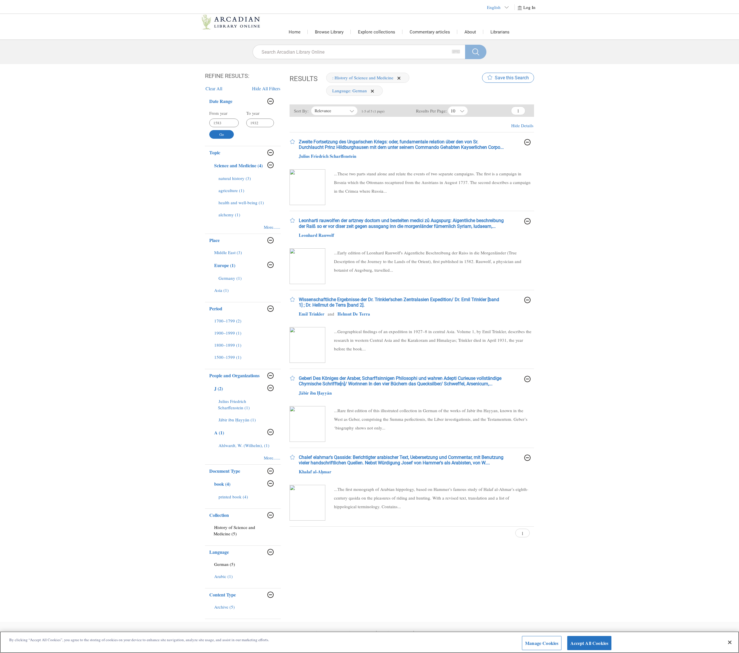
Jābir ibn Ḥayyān (315, 393)
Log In (529, 7)
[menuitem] (244, 181)
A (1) (219, 432)
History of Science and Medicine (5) (234, 530)
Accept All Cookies (589, 643)
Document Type (224, 471)
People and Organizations (234, 375)
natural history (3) (235, 178)
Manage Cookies (541, 643)
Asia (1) (221, 290)
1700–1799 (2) (227, 321)
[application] (399, 78)
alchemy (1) (229, 214)
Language (219, 552)
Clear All (214, 88)
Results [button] (304, 79)
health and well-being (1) (241, 202)
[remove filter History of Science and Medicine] (399, 77)
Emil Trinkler (311, 314)
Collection (219, 515)
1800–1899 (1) (227, 345)
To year (253, 113)
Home (295, 32)
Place (214, 240)
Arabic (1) (223, 576)
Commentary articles (430, 32)
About (470, 32)
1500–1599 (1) (227, 357)
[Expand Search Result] (527, 142)
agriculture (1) (231, 190)
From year (218, 113)
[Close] (729, 642)
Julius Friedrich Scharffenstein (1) (234, 404)
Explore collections (376, 32)
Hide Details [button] (522, 125)
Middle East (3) (228, 252)
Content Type (222, 594)
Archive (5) (224, 607)
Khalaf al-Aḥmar (315, 471)
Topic (214, 152)
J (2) (218, 388)
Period (215, 308)
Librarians (500, 32)
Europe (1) (224, 265)
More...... (272, 227)
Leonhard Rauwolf (316, 235)
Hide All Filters (266, 88)
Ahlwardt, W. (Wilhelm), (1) (244, 445)
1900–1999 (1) (227, 333)
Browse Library (329, 32)
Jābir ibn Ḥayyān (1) (237, 420)
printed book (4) (233, 497)
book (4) (222, 484)
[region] (369, 642)
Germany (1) (230, 278)
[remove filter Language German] (372, 90)
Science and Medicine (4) (238, 165)
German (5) (224, 564)
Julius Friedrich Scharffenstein (327, 156)
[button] (292, 142)
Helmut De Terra (353, 314)
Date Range (220, 101)
